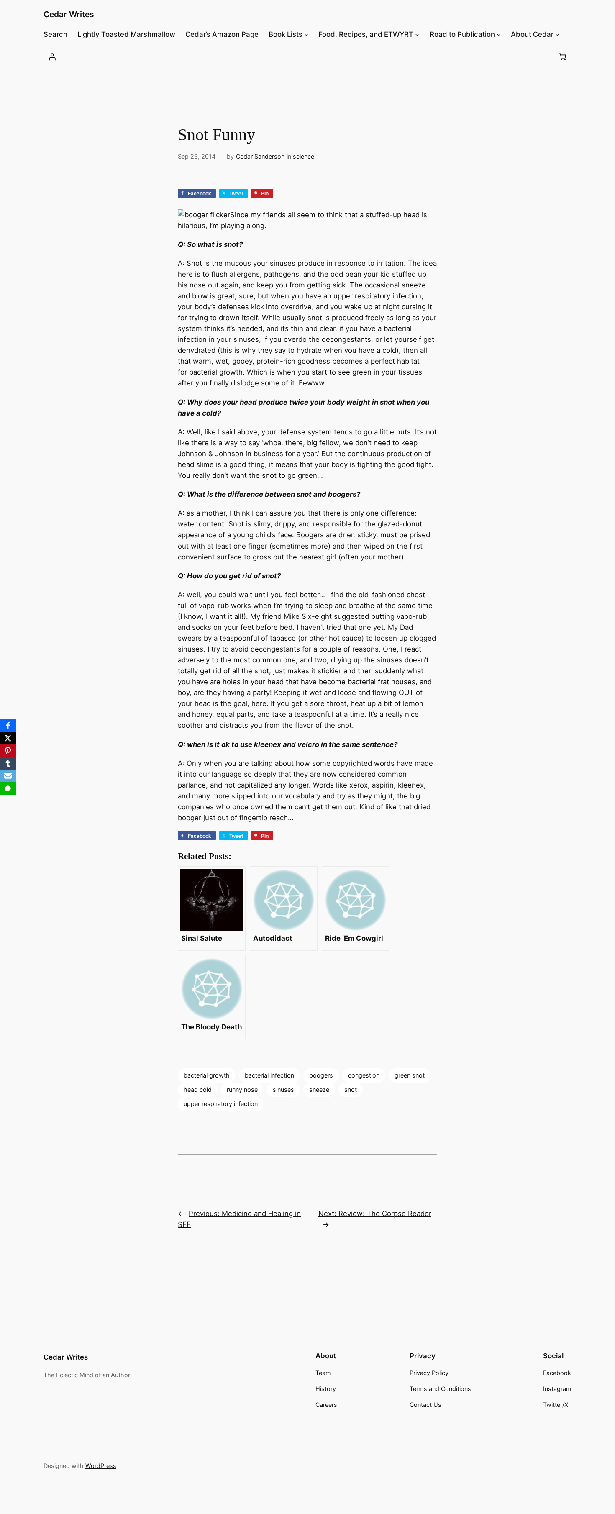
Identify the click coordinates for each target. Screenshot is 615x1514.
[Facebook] (8, 725)
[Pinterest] (8, 750)
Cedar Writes (69, 14)
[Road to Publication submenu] (499, 34)
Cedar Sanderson (260, 156)
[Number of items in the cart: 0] (562, 56)
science (303, 156)
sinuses (283, 1089)
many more (210, 796)
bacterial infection (269, 1075)
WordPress (100, 1465)
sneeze (319, 1089)
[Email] (8, 776)
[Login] (52, 56)
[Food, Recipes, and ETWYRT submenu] (417, 34)
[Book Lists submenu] (306, 34)
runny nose (242, 1089)
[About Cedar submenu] (557, 34)
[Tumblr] (8, 763)
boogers (321, 1075)
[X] (8, 738)
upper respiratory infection (221, 1103)
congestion (363, 1075)
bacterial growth (207, 1075)
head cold (198, 1089)
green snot (410, 1075)
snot (350, 1089)
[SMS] (8, 788)
